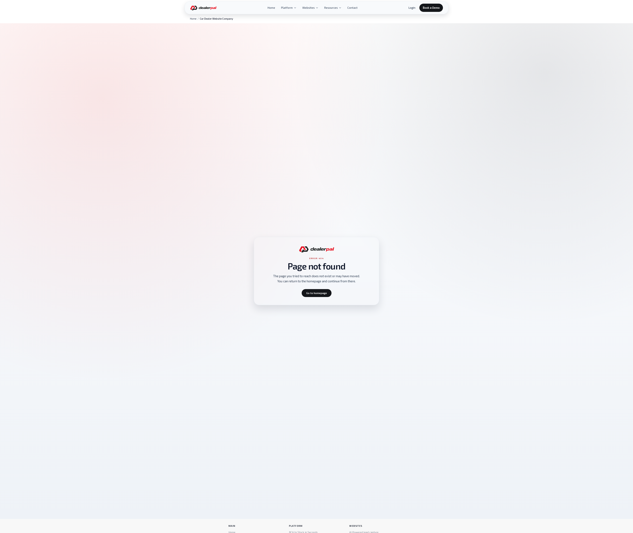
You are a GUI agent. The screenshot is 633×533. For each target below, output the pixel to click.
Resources (331, 7)
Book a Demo (431, 7)
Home (271, 7)
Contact (352, 7)
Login (411, 7)
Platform (287, 7)
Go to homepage (316, 293)
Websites (308, 7)
